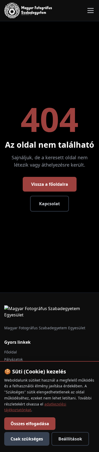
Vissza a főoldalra (49, 184)
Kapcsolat (49, 204)
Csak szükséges (27, 439)
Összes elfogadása (30, 424)
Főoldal (10, 352)
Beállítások (70, 439)
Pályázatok (13, 359)
